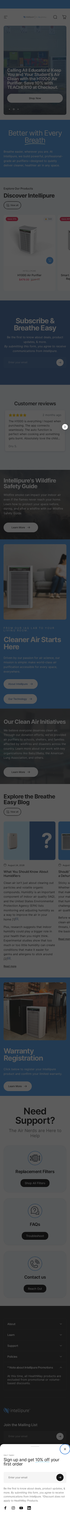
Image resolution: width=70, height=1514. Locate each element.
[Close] (65, 1449)
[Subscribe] (60, 1477)
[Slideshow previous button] (5, 427)
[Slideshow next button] (65, 427)
